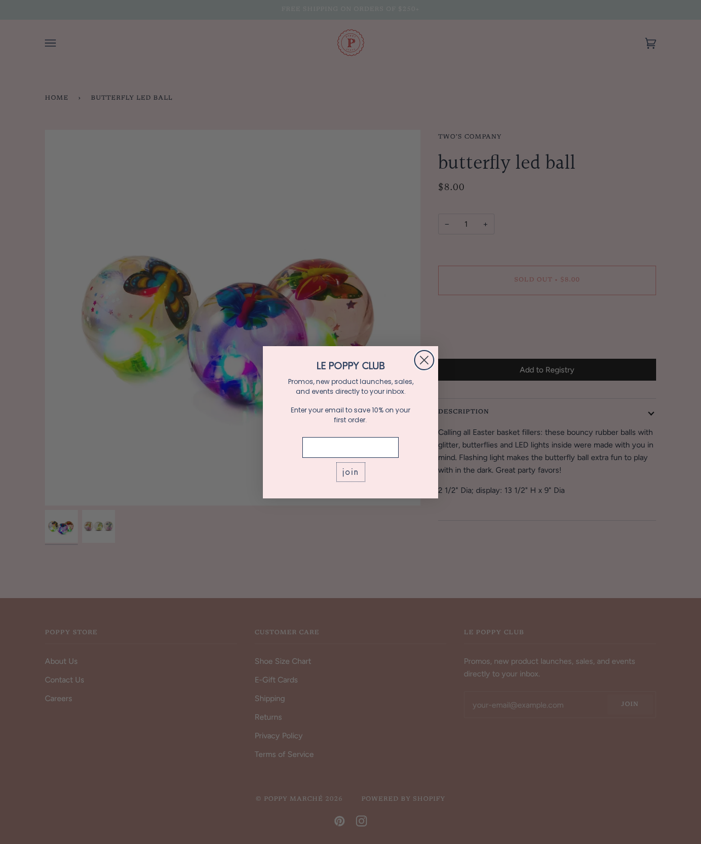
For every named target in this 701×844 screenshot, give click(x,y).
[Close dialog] (424, 360)
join (350, 472)
